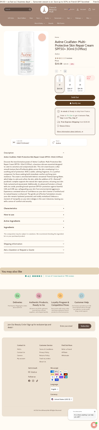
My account (21, 358)
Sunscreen (58, 18)
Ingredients (9, 227)
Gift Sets (11, 18)
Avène (57, 54)
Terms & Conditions (46, 349)
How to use (9, 214)
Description (9, 153)
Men (88, 18)
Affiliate (64, 352)
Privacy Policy (44, 352)
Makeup (78, 18)
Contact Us (21, 352)
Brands (51, 23)
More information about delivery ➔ (70, 132)
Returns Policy (44, 355)
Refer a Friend (67, 349)
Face (38, 18)
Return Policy (65, 126)
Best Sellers (22, 18)
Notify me (76, 103)
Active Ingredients (12, 221)
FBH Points (60, 23)
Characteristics (10, 208)
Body (47, 18)
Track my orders (44, 358)
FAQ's (19, 349)
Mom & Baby (39, 23)
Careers (20, 355)
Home (57, 37)
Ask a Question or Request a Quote (19, 250)
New (31, 18)
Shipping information (13, 244)
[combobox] (18, 9)
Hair (68, 18)
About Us (42, 362)
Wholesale (65, 355)
